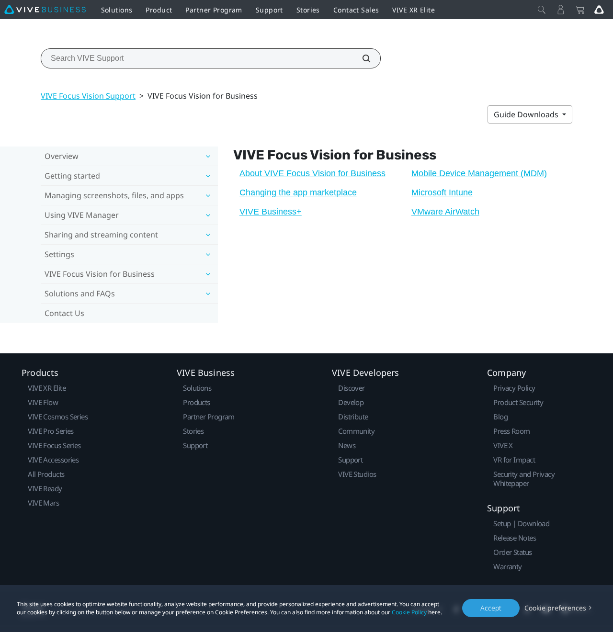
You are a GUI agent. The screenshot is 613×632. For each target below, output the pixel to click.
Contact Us (64, 313)
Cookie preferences (555, 607)
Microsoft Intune (442, 192)
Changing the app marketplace (298, 192)
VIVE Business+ (270, 211)
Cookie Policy (409, 612)
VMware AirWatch (445, 211)
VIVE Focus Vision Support (88, 95)
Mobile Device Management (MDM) (479, 173)
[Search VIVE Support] (361, 58)
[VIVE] (45, 9)
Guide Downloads (527, 114)
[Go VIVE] (599, 9)
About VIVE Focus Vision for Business (312, 173)
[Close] (541, 9)
